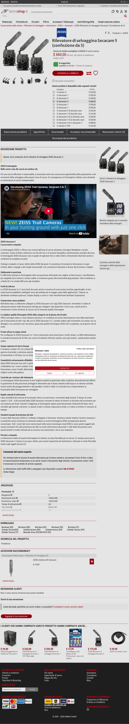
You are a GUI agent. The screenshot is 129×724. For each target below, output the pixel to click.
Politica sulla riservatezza (85, 349)
